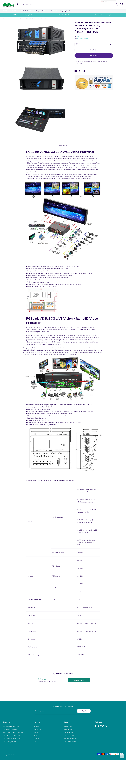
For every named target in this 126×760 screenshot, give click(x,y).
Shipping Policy (69, 732)
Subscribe (84, 711)
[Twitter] (106, 726)
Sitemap (36, 739)
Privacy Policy (68, 726)
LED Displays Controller (11, 726)
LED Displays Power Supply (12, 739)
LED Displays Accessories (11, 736)
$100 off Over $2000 (63, 15)
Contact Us (37, 729)
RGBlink (78, 36)
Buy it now (93, 56)
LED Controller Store (17, 755)
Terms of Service (70, 736)
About (44, 11)
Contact (54, 11)
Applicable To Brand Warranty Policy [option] (103, 15)
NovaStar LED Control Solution (13, 732)
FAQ (35, 742)
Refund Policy (69, 729)
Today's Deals (26, 11)
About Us (37, 726)
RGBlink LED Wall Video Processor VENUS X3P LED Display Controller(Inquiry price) (29, 19)
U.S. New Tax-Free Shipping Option (23, 15)
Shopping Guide (65, 11)
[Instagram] (99, 726)
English (105, 1)
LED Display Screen (9, 742)
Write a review (79, 680)
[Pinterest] (102, 726)
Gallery (36, 11)
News (35, 736)
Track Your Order (70, 742)
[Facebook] (96, 726)
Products (13, 11)
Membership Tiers (70, 739)
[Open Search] (18, 4)
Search (36, 732)
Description (63, 145)
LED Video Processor (82, 38)
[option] (23, 15)
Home (5, 11)
